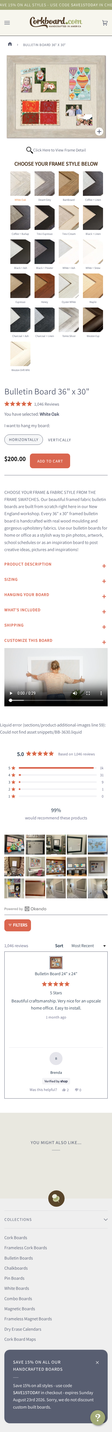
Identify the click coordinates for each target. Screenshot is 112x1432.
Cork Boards (15, 1238)
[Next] (101, 1025)
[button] (31, 404)
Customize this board (28, 640)
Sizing (11, 579)
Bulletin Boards (18, 1258)
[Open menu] (12, 23)
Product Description (28, 564)
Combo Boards (18, 1299)
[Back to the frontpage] (11, 45)
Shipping (14, 625)
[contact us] (97, 1417)
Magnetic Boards (19, 1309)
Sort (59, 945)
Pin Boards (14, 1278)
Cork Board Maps (20, 1339)
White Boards (16, 1288)
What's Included (22, 609)
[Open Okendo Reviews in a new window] (25, 908)
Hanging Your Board (26, 594)
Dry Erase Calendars (22, 1329)
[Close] (100, 1360)
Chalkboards (16, 1268)
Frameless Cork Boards (25, 1248)
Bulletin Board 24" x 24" (56, 974)
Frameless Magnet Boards (28, 1319)
